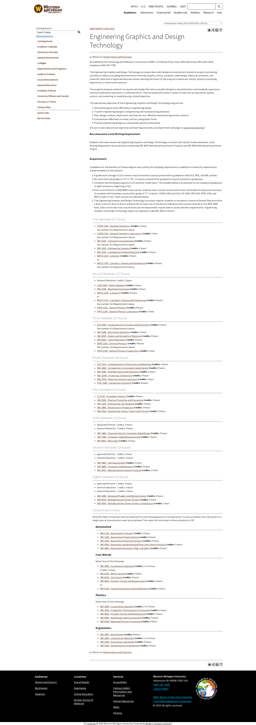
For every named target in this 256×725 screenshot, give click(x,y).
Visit (183, 6)
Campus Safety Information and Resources (122, 692)
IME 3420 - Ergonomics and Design (117, 641)
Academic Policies (46, 90)
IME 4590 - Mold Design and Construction (120, 617)
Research (208, 12)
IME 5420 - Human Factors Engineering (119, 645)
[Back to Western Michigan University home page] (48, 9)
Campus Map (44, 107)
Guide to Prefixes (46, 74)
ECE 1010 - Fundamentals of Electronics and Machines (124, 364)
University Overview (47, 52)
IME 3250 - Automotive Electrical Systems (121, 540)
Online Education (83, 694)
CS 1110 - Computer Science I (111, 396)
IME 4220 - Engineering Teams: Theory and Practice (123, 411)
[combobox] (193, 23)
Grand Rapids (81, 682)
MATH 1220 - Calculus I (108, 255)
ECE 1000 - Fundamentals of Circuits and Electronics (123, 324)
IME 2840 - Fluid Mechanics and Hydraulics (118, 371)
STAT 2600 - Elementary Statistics (114, 382)
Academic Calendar (47, 46)
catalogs (91, 723)
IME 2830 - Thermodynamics (111, 339)
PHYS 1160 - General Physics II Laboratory (118, 350)
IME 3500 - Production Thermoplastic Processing (125, 610)
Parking (117, 713)
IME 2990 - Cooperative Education (117, 566)
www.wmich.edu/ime (193, 127)
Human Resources (123, 701)
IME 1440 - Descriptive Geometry (113, 332)
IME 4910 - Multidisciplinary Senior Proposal (119, 470)
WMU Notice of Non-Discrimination (172, 697)
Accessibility (120, 682)
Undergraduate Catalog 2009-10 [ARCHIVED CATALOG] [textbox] (185, 23)
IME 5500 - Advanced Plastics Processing (120, 621)
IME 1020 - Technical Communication (116, 240)
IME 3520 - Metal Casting (112, 573)
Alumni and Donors (46, 682)
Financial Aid (164, 12)
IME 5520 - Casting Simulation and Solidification (124, 588)
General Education (47, 85)
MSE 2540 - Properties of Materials (114, 375)
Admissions (146, 12)
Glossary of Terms (46, 101)
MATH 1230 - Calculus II (108, 292)
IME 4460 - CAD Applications (111, 462)
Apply (134, 6)
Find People (156, 6)
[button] (219, 6)
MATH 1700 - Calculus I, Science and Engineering (121, 263)
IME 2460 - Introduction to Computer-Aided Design (122, 367)
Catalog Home (44, 41)
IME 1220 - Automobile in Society (116, 533)
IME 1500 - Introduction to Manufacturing (118, 252)
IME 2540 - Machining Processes (113, 288)
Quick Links (43, 112)
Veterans (40, 694)
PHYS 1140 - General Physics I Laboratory (117, 311)
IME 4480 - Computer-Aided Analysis (115, 466)
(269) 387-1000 (161, 684)
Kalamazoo (80, 688)
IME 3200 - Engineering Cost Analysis (115, 403)
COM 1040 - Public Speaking (111, 285)
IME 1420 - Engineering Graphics (113, 248)
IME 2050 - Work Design (112, 634)
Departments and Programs (52, 68)
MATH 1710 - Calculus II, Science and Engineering (121, 300)
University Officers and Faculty (53, 96)
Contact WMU (161, 689)
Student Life (180, 12)
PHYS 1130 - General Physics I (112, 307)
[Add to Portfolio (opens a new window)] (209, 30)
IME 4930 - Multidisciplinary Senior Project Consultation (125, 503)
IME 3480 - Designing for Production (115, 407)
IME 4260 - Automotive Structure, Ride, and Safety (125, 548)
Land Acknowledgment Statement (172, 701)
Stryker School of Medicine (83, 701)
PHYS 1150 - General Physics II (112, 343)
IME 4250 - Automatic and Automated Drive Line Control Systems (133, 544)
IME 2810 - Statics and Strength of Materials (119, 336)
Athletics (195, 12)
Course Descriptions (47, 79)
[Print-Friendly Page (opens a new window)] (217, 30)
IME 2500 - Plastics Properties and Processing (120, 400)
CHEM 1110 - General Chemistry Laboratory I (119, 233)
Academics (130, 12)
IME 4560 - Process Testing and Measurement (123, 581)
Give (219, 12)
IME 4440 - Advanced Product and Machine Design (121, 495)
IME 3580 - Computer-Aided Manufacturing (118, 436)
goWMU (172, 6)
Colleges (41, 63)
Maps (116, 707)
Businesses (41, 688)
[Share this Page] (213, 30)
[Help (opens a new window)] (220, 30)
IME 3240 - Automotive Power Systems (119, 537)
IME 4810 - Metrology (108, 440)
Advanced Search (44, 36)
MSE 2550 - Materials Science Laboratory (117, 379)
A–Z (143, 6)
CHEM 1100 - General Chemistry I (113, 225)
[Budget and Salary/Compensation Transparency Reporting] (206, 696)
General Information (48, 57)
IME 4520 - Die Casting (111, 577)
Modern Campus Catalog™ (158, 723)
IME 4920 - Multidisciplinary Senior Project (118, 499)
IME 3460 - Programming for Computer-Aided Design (124, 433)
